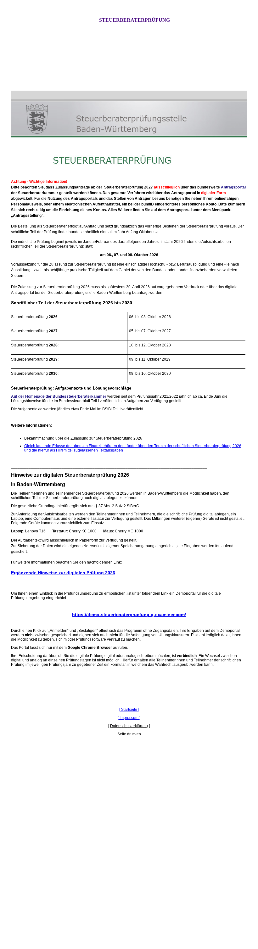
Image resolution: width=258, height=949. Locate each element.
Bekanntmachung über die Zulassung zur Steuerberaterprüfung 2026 (83, 438)
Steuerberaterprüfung (134, 20)
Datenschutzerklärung (129, 726)
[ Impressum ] (129, 718)
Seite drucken (129, 734)
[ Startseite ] (129, 709)
